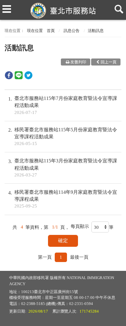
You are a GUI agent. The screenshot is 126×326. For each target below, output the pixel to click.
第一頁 (45, 257)
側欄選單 (6, 6)
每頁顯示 (80, 226)
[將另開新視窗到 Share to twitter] (28, 77)
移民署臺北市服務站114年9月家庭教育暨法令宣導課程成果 (65, 199)
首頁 (51, 30)
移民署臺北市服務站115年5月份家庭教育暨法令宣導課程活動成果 (65, 136)
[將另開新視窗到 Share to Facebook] (9, 77)
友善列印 (78, 62)
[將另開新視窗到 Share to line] (19, 77)
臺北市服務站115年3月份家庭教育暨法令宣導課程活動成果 (65, 167)
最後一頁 (79, 257)
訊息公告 (72, 30)
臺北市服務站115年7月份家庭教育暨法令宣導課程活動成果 (65, 105)
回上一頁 (109, 62)
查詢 (117, 6)
